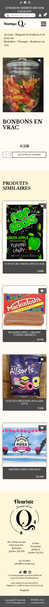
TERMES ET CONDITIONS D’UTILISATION (24, 586)
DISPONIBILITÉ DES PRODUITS (24, 583)
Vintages (23, 41)
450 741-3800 (24, 561)
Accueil (8, 34)
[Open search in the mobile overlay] (20, 15)
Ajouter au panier (29, 155)
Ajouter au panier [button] (42, 206)
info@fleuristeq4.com (24, 564)
